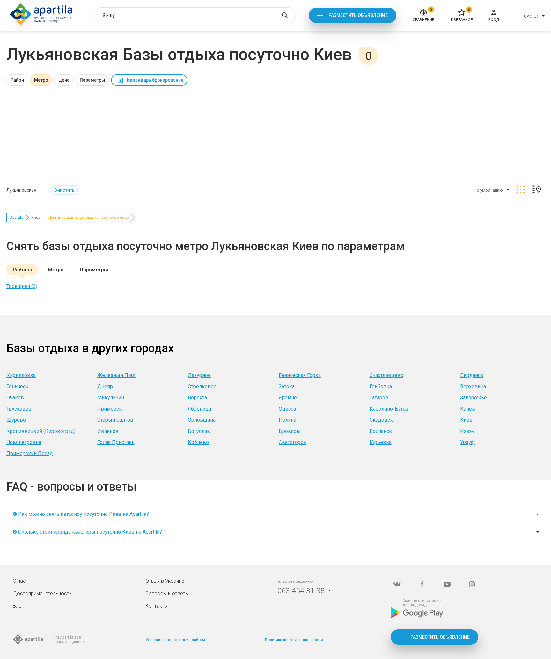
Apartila (16, 217)
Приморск (109, 409)
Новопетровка (23, 442)
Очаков (15, 398)
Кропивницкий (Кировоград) (41, 431)
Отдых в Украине (164, 581)
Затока (287, 386)
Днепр (105, 386)
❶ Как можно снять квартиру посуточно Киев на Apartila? (80, 514)
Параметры (92, 80)
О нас (19, 581)
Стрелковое (202, 386)
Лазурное (199, 375)
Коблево (198, 442)
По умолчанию (488, 190)
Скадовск (381, 420)
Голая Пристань (116, 442)
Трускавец (19, 409)
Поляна (287, 420)
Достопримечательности (42, 593)
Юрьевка (381, 442)
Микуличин (110, 398)
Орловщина (202, 420)
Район (17, 80)
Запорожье (473, 398)
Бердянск (471, 375)
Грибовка (381, 386)
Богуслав (199, 431)
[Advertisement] (275, 133)
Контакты (156, 606)
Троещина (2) (21, 286)
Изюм (467, 431)
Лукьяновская (21, 190)
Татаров (379, 398)
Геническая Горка (300, 375)
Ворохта (197, 398)
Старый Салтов (115, 420)
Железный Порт (116, 375)
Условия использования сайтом (175, 640)
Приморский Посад (29, 453)
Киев (35, 217)
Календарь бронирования (155, 80)
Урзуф (467, 442)
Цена (64, 80)
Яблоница (199, 409)
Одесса (287, 409)
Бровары (290, 431)
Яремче (288, 398)
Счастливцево (386, 375)
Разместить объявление (358, 15)
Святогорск (292, 442)
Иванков (108, 431)
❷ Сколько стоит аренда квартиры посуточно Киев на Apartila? (87, 532)
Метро (41, 80)
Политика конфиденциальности (294, 640)
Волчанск (381, 431)
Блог (18, 606)
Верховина (473, 386)
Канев (467, 409)
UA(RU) (531, 16)
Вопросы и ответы (167, 593)
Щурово (16, 420)
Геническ (17, 386)
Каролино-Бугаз (389, 409)
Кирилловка (21, 375)
